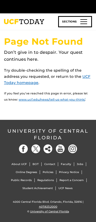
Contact (49, 164)
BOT (36, 164)
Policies (48, 172)
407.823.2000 (48, 206)
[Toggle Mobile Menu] (91, 6)
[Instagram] (72, 148)
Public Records (21, 180)
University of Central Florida (48, 134)
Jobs (80, 164)
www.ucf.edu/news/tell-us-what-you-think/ (52, 99)
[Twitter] (35, 148)
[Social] (48, 148)
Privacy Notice (69, 172)
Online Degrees (26, 172)
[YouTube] (60, 148)
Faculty (66, 164)
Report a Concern (71, 180)
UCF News (65, 188)
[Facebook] (23, 148)
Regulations (45, 180)
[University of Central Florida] (40, 6)
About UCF (19, 164)
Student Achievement (37, 188)
